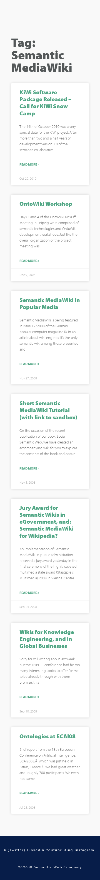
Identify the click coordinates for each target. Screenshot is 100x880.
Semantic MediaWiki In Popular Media (49, 303)
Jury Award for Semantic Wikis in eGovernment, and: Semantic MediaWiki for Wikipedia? (46, 521)
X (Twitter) (15, 850)
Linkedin (35, 850)
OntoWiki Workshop (45, 203)
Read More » (29, 164)
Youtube (54, 850)
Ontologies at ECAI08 (47, 736)
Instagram (84, 850)
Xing (68, 850)
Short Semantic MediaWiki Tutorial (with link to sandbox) (48, 409)
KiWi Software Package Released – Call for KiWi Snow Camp (45, 102)
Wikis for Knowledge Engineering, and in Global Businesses (46, 638)
